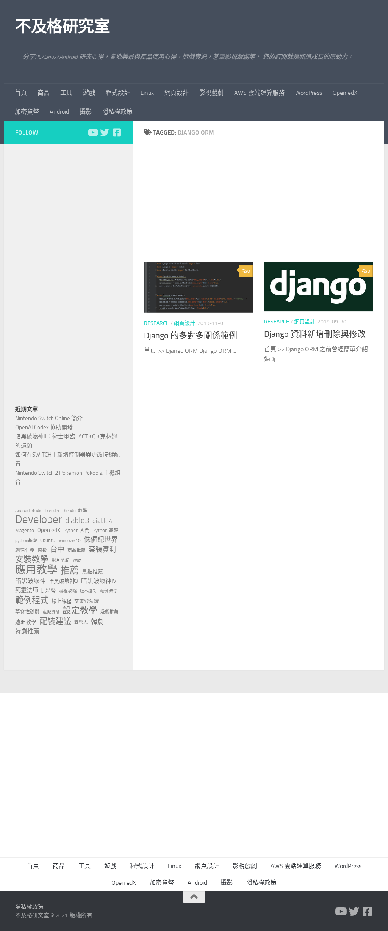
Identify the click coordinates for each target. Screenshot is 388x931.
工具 (66, 92)
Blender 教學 (75, 510)
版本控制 (88, 591)
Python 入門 (76, 530)
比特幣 (48, 590)
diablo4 (102, 520)
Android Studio (28, 510)
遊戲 (89, 92)
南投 (42, 550)
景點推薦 (92, 571)
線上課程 (61, 601)
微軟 (77, 560)
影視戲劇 (211, 92)
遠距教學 (25, 622)
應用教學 (36, 570)
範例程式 (31, 600)
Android (59, 111)
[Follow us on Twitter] (104, 132)
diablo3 (77, 520)
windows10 (69, 540)
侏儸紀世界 (101, 539)
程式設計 (118, 92)
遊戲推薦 (109, 611)
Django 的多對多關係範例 (190, 336)
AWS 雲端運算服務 (259, 92)
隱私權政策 (117, 111)
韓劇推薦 (27, 631)
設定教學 (80, 610)
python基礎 (26, 540)
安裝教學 (31, 559)
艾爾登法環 (86, 601)
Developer (38, 519)
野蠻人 (81, 622)
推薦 (70, 570)
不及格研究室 (62, 26)
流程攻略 (68, 590)
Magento (24, 530)
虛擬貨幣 (51, 611)
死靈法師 (26, 590)
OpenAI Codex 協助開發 (44, 427)
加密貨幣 (27, 111)
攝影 (86, 111)
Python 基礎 (105, 530)
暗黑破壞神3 (63, 581)
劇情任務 (25, 550)
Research (156, 323)
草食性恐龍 (27, 611)
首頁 (21, 92)
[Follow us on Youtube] (92, 132)
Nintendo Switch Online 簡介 (49, 418)
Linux (147, 92)
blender (52, 510)
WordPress (308, 92)
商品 (44, 92)
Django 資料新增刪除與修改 (315, 334)
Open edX (345, 92)
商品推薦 (76, 550)
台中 (57, 549)
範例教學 (109, 590)
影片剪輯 (61, 560)
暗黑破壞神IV (98, 580)
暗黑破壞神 (30, 580)
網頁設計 (176, 92)
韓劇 (97, 621)
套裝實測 (102, 549)
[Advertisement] (264, 208)
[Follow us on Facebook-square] (116, 132)
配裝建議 (55, 621)
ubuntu (47, 540)
